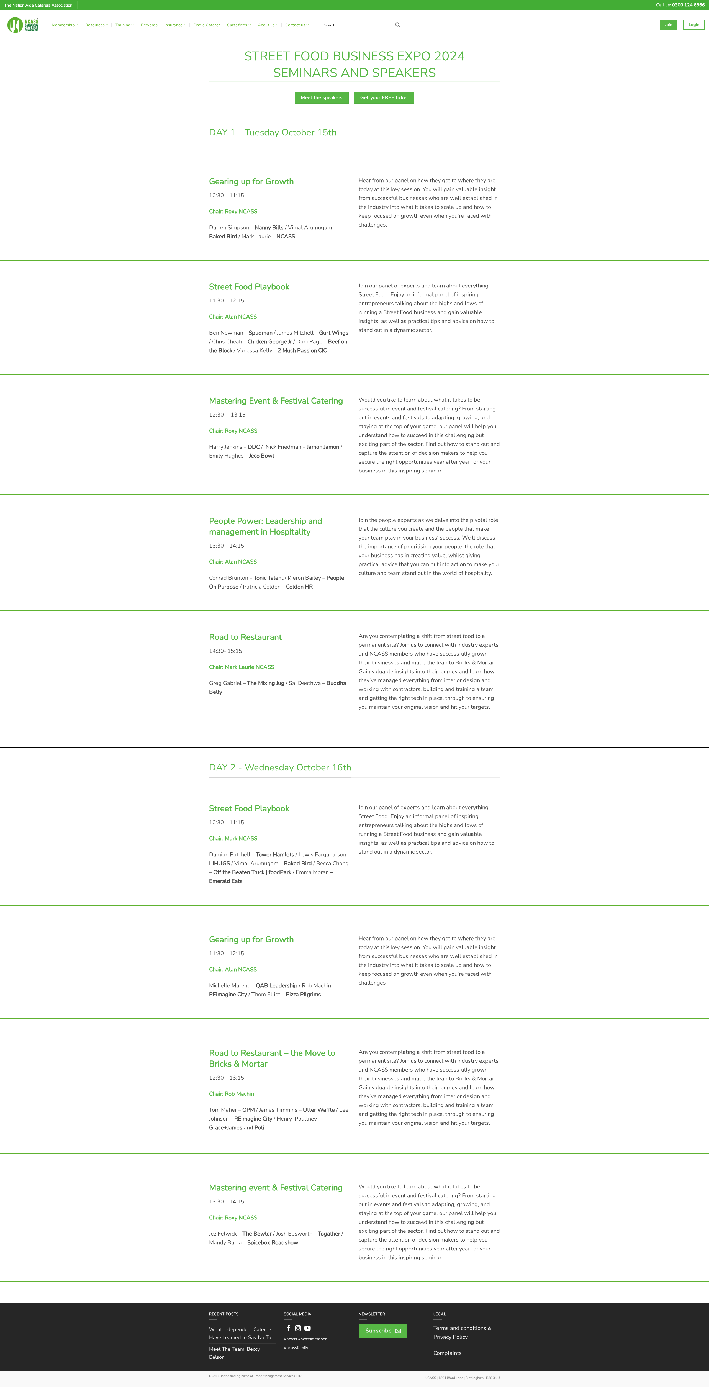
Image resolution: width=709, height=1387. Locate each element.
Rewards (149, 25)
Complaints (447, 1353)
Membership (63, 25)
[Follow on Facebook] (289, 1328)
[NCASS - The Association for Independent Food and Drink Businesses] (23, 25)
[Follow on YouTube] (307, 1328)
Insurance (174, 25)
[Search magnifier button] (398, 25)
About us (266, 25)
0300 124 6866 (688, 5)
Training (122, 25)
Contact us (295, 25)
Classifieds (237, 25)
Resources (95, 25)
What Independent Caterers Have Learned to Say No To (241, 1333)
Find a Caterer (206, 25)
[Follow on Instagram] (298, 1328)
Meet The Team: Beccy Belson (234, 1353)
